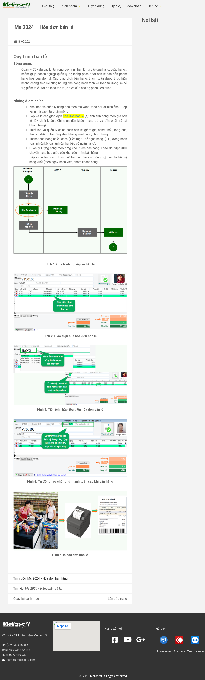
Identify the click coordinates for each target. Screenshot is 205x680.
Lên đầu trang (117, 599)
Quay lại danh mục (26, 599)
